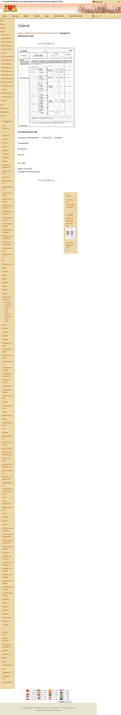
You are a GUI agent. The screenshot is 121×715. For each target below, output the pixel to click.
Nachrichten (4, 108)
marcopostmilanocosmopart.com (7, 491)
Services (3, 116)
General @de (7, 415)
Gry (3, 429)
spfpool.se (6, 654)
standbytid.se (7, 665)
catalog (5, 402)
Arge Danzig (5, 35)
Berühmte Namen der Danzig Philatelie (8, 93)
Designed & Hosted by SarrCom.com (48, 710)
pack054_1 (6, 599)
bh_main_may (7, 264)
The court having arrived (70, 245)
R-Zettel (70, 207)
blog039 (5, 282)
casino (4, 325)
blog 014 (5, 271)
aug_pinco (6, 177)
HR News (5, 432)
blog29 (4, 290)
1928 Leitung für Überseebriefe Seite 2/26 (41, 33)
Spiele (4, 658)
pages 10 (5, 603)
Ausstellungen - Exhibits (8, 64)
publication (6, 621)
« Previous (43, 43)
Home (4, 16)
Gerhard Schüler (7, 49)
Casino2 (5, 332)
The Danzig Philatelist (8, 56)
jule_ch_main (6, 448)
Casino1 (5, 328)
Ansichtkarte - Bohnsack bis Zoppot (8, 75)
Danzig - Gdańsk (7, 82)
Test (3, 669)
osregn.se (6, 552)
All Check (5, 139)
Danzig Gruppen (6, 45)
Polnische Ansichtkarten (8, 78)
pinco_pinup (6, 617)
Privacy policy (54, 708)
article (4, 146)
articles (5, 161)
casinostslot (6, 386)
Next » (50, 43)
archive (5, 143)
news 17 (5, 521)
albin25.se (5, 135)
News (4, 513)
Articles (4, 89)
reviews (5, 625)
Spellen (5, 650)
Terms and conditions (67, 708)
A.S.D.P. (3, 53)
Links (47, 16)
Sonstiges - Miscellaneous (8, 86)
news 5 (4, 524)
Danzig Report (6, 38)
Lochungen (71, 205)
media (4, 497)
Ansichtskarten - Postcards (8, 71)
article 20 (5, 154)
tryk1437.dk (6, 672)
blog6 (4, 293)
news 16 (5, 517)
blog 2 (4, 275)
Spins (4, 661)
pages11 (5, 606)
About (2, 24)
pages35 (5, 614)
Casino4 (5, 339)
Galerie (26, 16)
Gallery (21, 33)
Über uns (15, 16)
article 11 (5, 150)
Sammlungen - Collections (8, 67)
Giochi (4, 419)
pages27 (5, 610)
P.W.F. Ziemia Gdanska (8, 42)
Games (4, 412)
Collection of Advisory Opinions (8, 97)
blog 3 (4, 279)
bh (3, 260)
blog (4, 268)
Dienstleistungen (75, 16)
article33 (5, 157)
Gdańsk (4, 100)
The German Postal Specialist (8, 60)
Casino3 (5, 336)
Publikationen (59, 16)
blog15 (4, 286)
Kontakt (37, 16)
